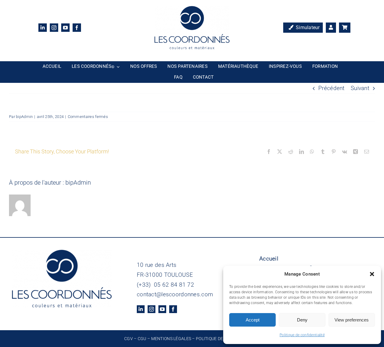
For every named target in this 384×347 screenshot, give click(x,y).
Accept (253, 319)
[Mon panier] (344, 28)
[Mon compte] (331, 28)
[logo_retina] (192, 8)
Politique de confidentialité (302, 335)
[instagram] (54, 27)
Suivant (360, 88)
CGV (128, 338)
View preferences (351, 319)
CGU (142, 338)
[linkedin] (42, 27)
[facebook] (77, 27)
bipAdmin (24, 116)
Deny (302, 319)
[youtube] (65, 27)
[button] (372, 274)
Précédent (331, 88)
